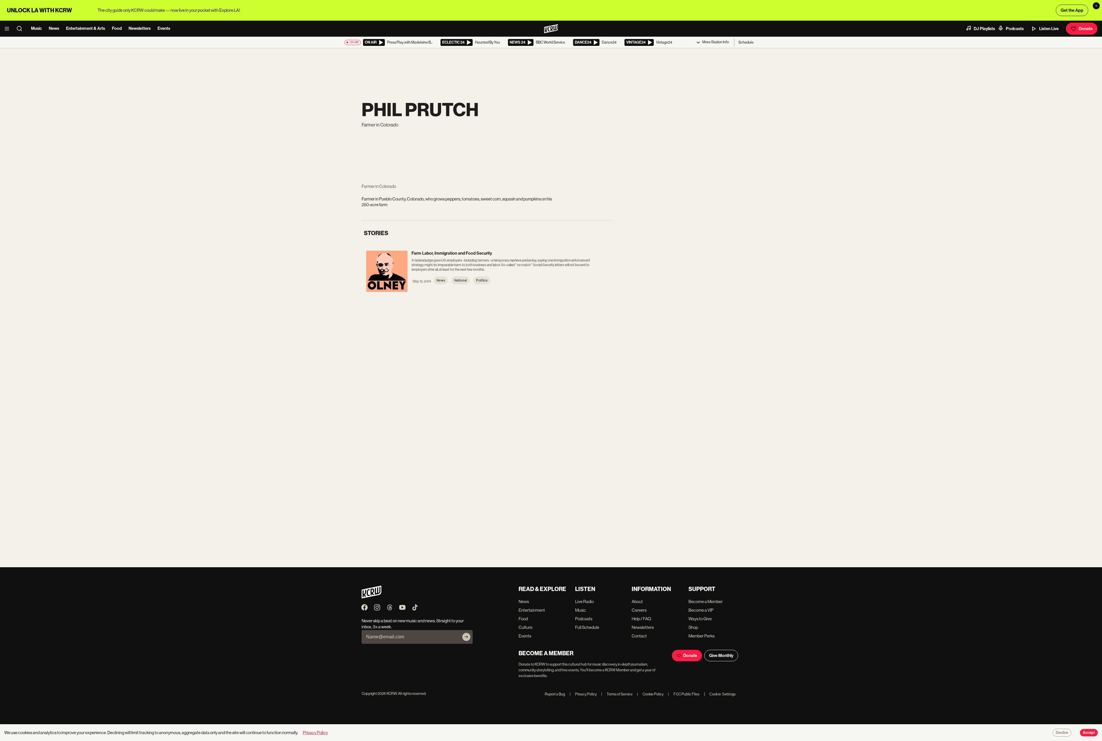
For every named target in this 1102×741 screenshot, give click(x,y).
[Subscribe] (466, 637)
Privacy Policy (583, 694)
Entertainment (532, 610)
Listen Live (1049, 28)
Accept (1089, 732)
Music (36, 28)
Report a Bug (555, 694)
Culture (525, 627)
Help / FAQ (641, 618)
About (637, 601)
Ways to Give (700, 618)
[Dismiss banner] (1096, 5)
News (54, 28)
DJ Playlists (984, 28)
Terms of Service (617, 694)
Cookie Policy (650, 694)
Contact (639, 635)
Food (117, 28)
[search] (21, 28)
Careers (639, 610)
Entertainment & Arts (85, 28)
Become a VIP (700, 610)
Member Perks (701, 635)
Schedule (746, 42)
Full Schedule (587, 627)
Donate (1086, 28)
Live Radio (584, 601)
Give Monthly (721, 655)
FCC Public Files (683, 694)
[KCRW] (371, 596)
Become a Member (705, 601)
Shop (693, 627)
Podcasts (1015, 28)
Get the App (1072, 10)
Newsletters (140, 28)
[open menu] (8, 28)
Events (164, 28)
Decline (1062, 732)
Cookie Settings (722, 694)
